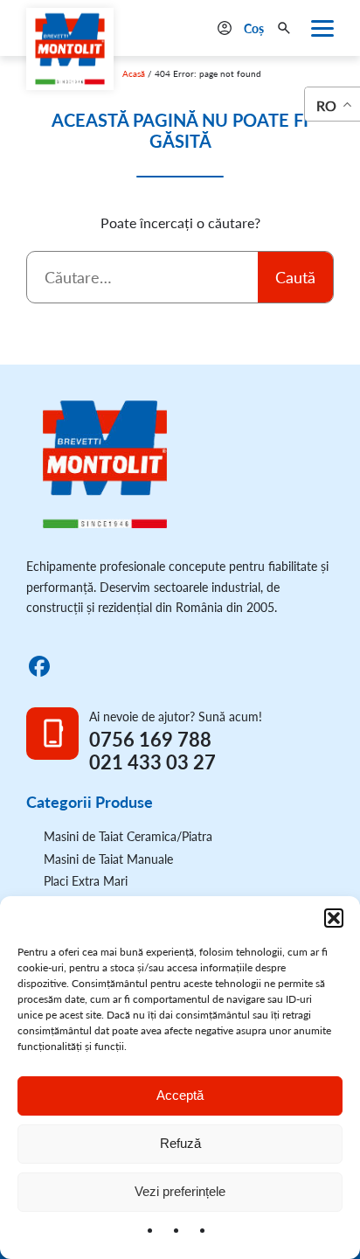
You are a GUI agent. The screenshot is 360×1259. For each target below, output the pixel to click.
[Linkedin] (73, 666)
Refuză (180, 1143)
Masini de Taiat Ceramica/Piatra (128, 836)
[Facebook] (39, 666)
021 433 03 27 (152, 762)
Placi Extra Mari (86, 880)
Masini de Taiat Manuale (108, 859)
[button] (334, 918)
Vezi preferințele (180, 1191)
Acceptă (180, 1095)
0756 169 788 (150, 739)
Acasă (133, 73)
